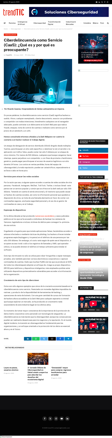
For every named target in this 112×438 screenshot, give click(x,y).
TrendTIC (9, 55)
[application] (93, 303)
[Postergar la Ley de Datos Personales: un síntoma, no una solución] (93, 219)
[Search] (108, 23)
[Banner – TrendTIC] (93, 71)
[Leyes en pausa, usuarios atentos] (14, 359)
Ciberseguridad (39, 23)
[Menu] (5, 23)
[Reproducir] (81, 310)
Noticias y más (84, 260)
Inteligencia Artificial (22, 23)
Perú (102, 23)
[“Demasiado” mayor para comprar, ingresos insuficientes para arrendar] (61, 359)
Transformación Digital (54, 23)
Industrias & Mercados (71, 23)
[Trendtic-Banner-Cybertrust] (69, 16)
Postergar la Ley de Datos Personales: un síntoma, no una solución (93, 224)
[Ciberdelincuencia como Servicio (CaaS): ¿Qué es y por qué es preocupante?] (38, 81)
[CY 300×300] (93, 106)
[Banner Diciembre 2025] (93, 63)
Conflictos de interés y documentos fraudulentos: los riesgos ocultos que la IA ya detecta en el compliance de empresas (93, 245)
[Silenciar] (102, 310)
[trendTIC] (13, 12)
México (95, 23)
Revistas (12, 23)
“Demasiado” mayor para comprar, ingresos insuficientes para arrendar (61, 371)
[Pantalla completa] (105, 310)
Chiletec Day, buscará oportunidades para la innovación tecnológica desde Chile (92, 273)
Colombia (87, 23)
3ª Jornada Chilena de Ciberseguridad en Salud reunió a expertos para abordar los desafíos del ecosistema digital (38, 374)
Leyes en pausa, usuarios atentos (11, 369)
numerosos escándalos (44, 216)
